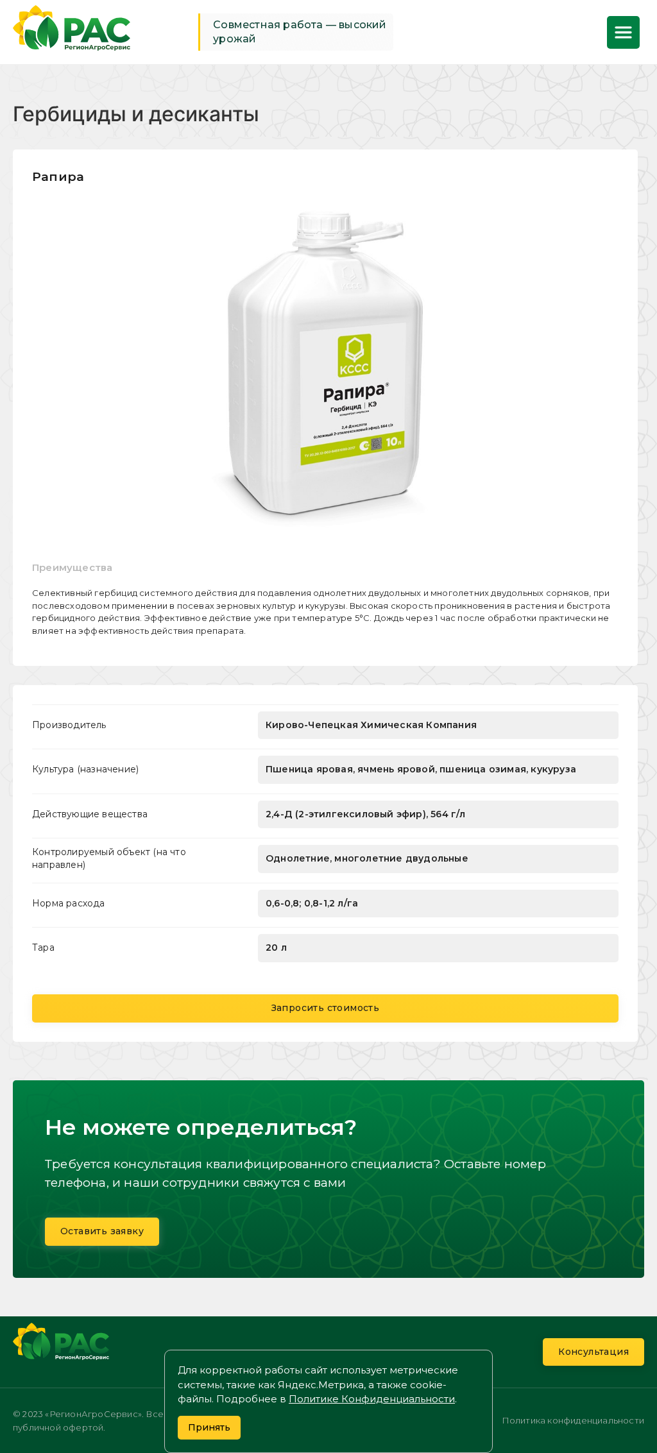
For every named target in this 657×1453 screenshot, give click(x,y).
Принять (209, 1427)
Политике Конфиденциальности (372, 1399)
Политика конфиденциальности (573, 1420)
